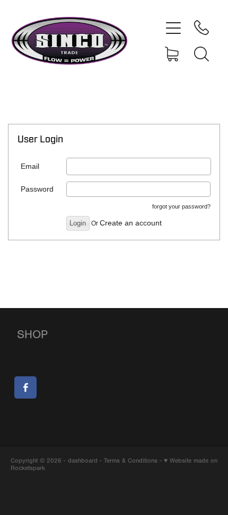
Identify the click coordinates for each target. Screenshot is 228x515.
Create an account (131, 223)
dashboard (83, 460)
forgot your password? (181, 206)
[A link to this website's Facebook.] (25, 387)
